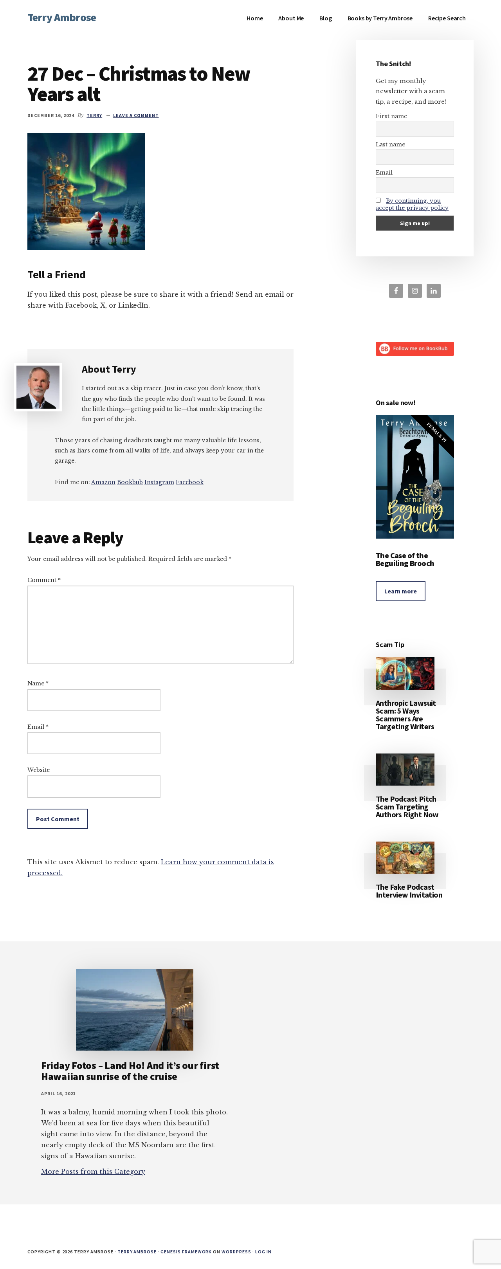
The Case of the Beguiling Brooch (405, 559)
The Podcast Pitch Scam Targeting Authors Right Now (407, 806)
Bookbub (130, 482)
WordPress (236, 1252)
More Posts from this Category (93, 1171)
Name (38, 683)
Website (38, 769)
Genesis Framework (186, 1252)
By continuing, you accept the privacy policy (412, 204)
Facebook (190, 482)
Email (38, 726)
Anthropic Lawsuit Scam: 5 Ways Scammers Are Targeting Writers (406, 714)
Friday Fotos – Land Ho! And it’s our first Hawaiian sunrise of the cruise (130, 1071)
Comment (44, 580)
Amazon (103, 482)
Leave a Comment (136, 115)
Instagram (159, 482)
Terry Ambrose (61, 17)
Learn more (400, 591)
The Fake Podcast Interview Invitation (409, 890)
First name (391, 116)
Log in (263, 1252)
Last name (390, 144)
